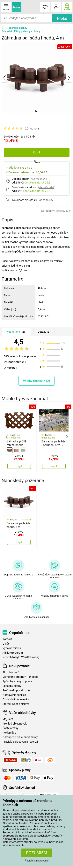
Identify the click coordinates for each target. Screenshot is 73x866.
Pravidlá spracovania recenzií (20, 741)
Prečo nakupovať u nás (16, 690)
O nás (6, 643)
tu (23, 845)
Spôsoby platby (12, 685)
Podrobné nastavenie (36, 860)
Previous (6, 437)
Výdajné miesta (12, 648)
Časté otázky (10, 728)
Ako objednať (10, 672)
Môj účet (8, 719)
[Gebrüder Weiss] (50, 760)
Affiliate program (13, 652)
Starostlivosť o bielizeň (16, 704)
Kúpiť (36, 152)
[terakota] (16, 450)
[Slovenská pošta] (26, 760)
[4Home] (4, 28)
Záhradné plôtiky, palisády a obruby (21, 31)
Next (66, 437)
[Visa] (20, 778)
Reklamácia (10, 732)
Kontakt (7, 639)
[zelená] (23, 450)
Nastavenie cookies (14, 695)
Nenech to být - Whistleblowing (21, 657)
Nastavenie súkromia (15, 838)
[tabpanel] (37, 77)
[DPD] (38, 760)
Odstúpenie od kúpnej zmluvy (20, 737)
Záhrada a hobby (18, 27)
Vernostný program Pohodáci (20, 676)
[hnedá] (9, 450)
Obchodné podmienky (16, 699)
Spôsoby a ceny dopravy (17, 681)
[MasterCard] (7, 778)
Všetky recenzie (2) (36, 381)
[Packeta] (10, 760)
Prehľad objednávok (15, 723)
